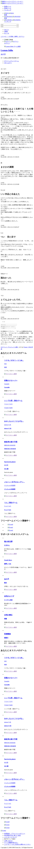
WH (5, 364)
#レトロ (6, 33)
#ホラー (6, 29)
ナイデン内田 (8, 600)
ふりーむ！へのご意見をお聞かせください (17, 844)
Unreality (6, 384)
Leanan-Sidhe (7, 50)
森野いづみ (7, 563)
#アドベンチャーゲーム (11, 61)
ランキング (7, 10)
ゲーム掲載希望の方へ (11, 842)
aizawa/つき (7, 424)
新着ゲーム (7, 6)
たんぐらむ (7, 506)
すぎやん (7, 545)
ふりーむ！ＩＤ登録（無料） (10, 36)
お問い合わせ (8, 841)
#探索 (6, 31)
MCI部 (6, 465)
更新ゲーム (7, 8)
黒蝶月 (6, 637)
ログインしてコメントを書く (10, 347)
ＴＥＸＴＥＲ (8, 404)
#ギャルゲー (8, 63)
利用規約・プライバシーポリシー (14, 833)
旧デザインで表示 (9, 839)
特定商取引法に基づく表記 (12, 835)
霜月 (5, 582)
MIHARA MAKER (9, 445)
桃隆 (5, 618)
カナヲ (3, 54)
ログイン (21, 36)
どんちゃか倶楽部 (9, 485)
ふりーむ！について (10, 837)
